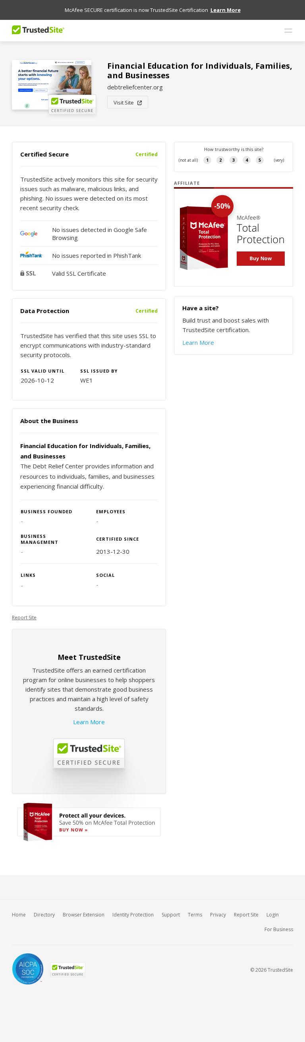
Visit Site (125, 102)
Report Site (24, 617)
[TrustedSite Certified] (67, 970)
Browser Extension (83, 914)
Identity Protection (133, 914)
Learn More (89, 722)
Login (272, 914)
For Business (278, 929)
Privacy (218, 914)
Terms (195, 914)
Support (171, 914)
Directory (44, 914)
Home (19, 914)
